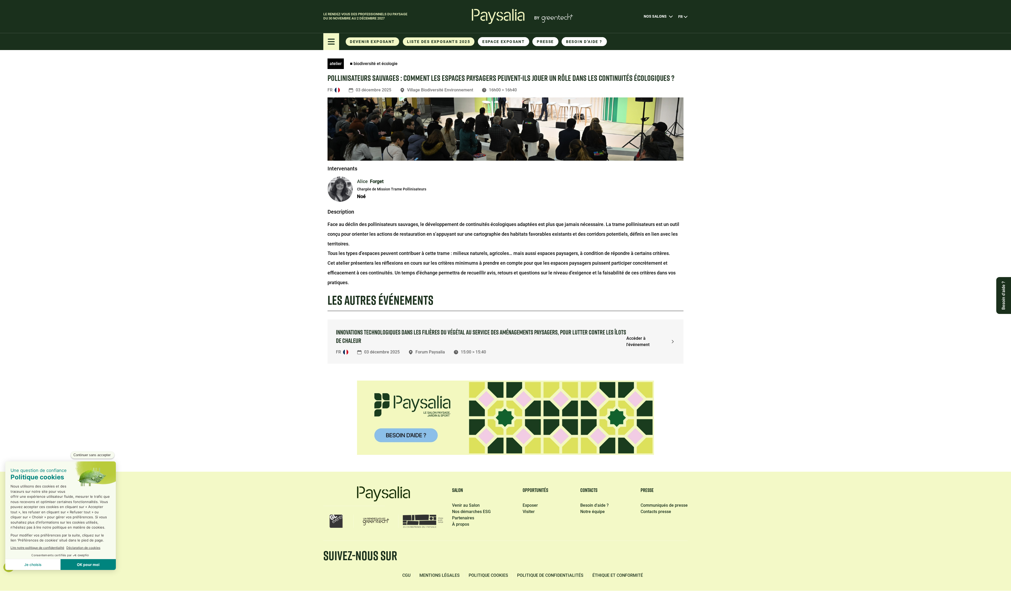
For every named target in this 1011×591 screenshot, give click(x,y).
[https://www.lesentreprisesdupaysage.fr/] (423, 521)
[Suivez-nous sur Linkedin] (608, 556)
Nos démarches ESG (471, 511)
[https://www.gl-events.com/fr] (336, 521)
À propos (460, 524)
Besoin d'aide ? (584, 42)
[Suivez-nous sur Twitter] (633, 556)
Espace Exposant (503, 42)
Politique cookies (488, 575)
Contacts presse (656, 511)
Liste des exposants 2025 (438, 42)
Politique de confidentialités (550, 575)
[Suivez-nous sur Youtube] (683, 556)
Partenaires (463, 517)
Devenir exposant (372, 42)
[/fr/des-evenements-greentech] (376, 521)
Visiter (529, 511)
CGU (406, 575)
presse (545, 42)
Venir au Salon (466, 505)
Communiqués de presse (664, 505)
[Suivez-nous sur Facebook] (583, 556)
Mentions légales (439, 575)
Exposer (530, 505)
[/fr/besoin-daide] (505, 418)
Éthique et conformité (617, 575)
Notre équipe (592, 511)
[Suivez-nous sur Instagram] (657, 556)
